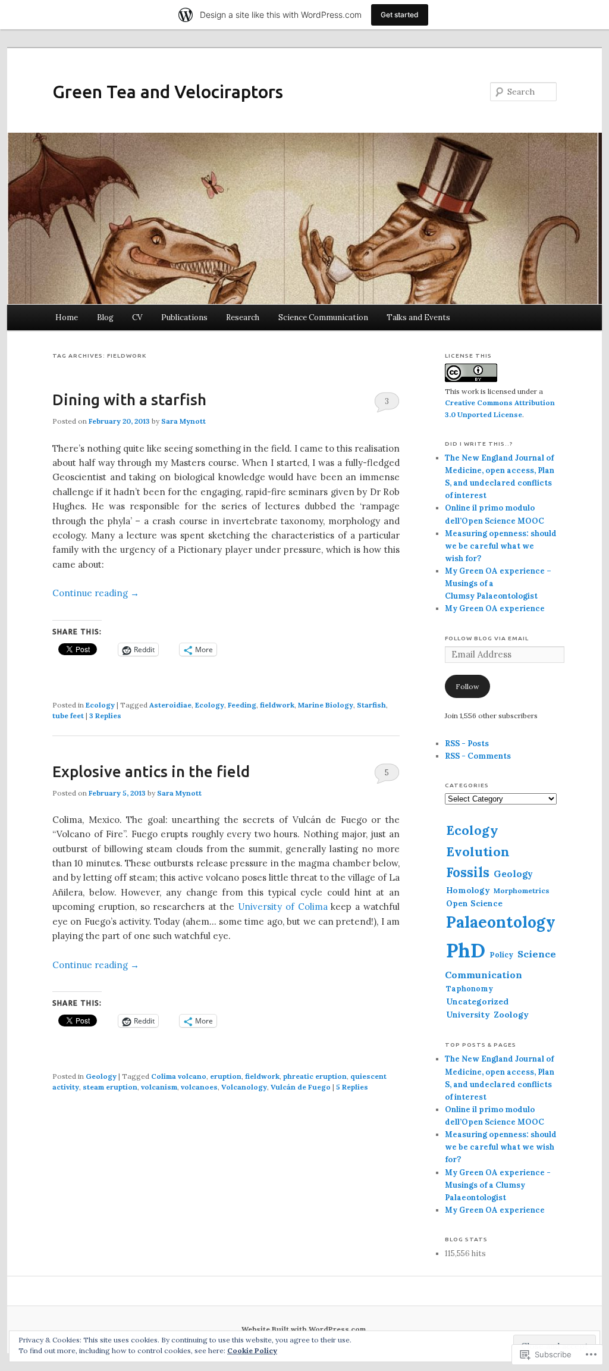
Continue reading (95, 593)
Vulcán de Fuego (301, 1086)
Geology (101, 1076)
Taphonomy (469, 988)
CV (137, 317)
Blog (105, 317)
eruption (225, 1076)
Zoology (511, 1014)
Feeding (242, 704)
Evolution (478, 851)
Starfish (371, 704)
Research (242, 317)
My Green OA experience (495, 608)
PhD (465, 950)
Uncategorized (477, 1001)
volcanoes (199, 1086)
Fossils (467, 872)
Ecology (100, 704)
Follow (467, 686)
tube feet (68, 715)
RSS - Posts (467, 743)
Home (66, 317)
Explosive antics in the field (151, 771)
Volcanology (244, 1086)
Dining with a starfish (129, 399)
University (467, 1015)
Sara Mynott (183, 421)
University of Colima (283, 906)
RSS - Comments (478, 756)
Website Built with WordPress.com (303, 1329)
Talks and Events (418, 317)
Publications (184, 317)
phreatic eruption (315, 1076)
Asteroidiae (170, 704)
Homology (467, 890)
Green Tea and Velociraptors (167, 92)
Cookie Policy (252, 1350)
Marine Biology (325, 704)
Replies (105, 715)
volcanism (159, 1086)
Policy (501, 954)
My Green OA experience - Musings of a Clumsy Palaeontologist (498, 1185)
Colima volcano (178, 1076)
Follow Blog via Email (487, 638)
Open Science (474, 903)
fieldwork (277, 704)
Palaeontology (500, 922)
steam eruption (110, 1086)
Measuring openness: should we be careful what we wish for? (501, 546)
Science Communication (323, 317)
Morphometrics (522, 890)
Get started (400, 14)
